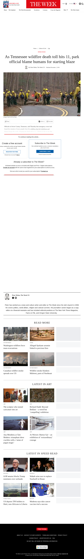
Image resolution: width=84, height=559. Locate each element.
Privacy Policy (62, 535)
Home (35, 48)
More (65, 10)
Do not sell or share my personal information (42, 541)
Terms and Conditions (49, 535)
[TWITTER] (13, 298)
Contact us (44, 171)
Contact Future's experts (32, 535)
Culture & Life (42, 48)
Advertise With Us (45, 538)
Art (49, 48)
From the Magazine (55, 10)
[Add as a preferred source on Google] (42, 547)
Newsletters (37, 10)
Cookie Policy (33, 538)
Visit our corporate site (62, 553)
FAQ (53, 538)
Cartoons (45, 10)
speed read (42, 52)
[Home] (5, 10)
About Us (20, 535)
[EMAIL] (16, 298)
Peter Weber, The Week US (37, 67)
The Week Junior (75, 10)
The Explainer (12, 10)
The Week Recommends (25, 10)
